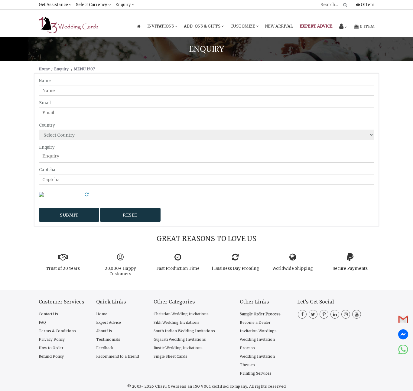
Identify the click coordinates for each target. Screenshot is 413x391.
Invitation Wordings (258, 331)
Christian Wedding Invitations (181, 314)
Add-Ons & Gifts (202, 26)
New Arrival (279, 26)
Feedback (104, 348)
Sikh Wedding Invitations (177, 322)
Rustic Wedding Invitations (178, 348)
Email (45, 102)
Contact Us (48, 314)
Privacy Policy (52, 339)
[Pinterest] (324, 314)
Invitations (161, 26)
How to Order (51, 348)
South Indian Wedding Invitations (184, 331)
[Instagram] (346, 314)
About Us (104, 331)
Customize (243, 26)
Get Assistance (54, 4)
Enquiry (123, 4)
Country (47, 125)
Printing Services (256, 373)
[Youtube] (357, 314)
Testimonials (108, 339)
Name (45, 80)
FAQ (42, 322)
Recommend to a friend (117, 356)
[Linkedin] (335, 314)
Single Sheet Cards (170, 356)
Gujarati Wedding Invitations (180, 339)
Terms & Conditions (57, 331)
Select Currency (92, 4)
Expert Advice (108, 322)
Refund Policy (51, 356)
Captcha (47, 169)
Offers (367, 4)
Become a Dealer (255, 322)
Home (101, 314)
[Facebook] (302, 314)
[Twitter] (313, 314)
